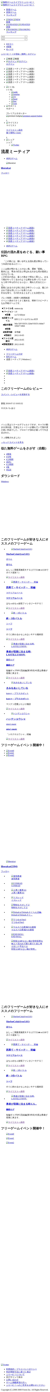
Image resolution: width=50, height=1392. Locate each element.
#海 (7, 467)
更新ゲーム (11, 12)
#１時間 (9, 464)
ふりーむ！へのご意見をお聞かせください (25, 1385)
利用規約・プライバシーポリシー (21, 1369)
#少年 (8, 457)
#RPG (8, 462)
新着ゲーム (11, 10)
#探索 (8, 47)
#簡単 (8, 454)
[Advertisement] (25, 199)
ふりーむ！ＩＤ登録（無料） (14, 54)
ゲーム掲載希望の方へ (16, 1382)
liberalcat (6, 168)
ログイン (32, 54)
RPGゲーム (11, 357)
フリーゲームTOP (14, 354)
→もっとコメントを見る (12, 442)
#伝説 (8, 470)
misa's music (11, 724)
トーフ (9, 624)
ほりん (9, 559)
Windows (5, 481)
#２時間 (9, 459)
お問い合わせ (12, 1380)
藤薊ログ (10, 660)
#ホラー (9, 44)
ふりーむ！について (15, 1374)
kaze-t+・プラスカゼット (17, 693)
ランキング (11, 15)
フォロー (5, 173)
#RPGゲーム (11, 158)
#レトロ (9, 49)
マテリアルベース (14, 593)
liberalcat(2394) (9, 866)
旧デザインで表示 (14, 1377)
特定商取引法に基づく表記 (18, 1372)
